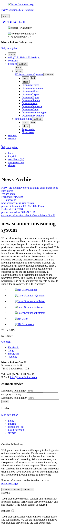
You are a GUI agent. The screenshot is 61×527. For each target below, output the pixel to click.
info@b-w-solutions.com (23, 377)
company (6, 394)
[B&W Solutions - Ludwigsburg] (21, 4)
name (13, 390)
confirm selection (11, 489)
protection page (9, 483)
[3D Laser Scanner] (26, 289)
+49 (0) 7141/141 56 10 (21, 57)
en (39, 57)
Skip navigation (9, 48)
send (5, 401)
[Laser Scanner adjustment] (30, 312)
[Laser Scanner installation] (30, 301)
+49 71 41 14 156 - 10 (13, 22)
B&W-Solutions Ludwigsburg (17, 9)
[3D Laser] (21, 318)
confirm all (28, 489)
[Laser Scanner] (30, 295)
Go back (6, 341)
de (35, 57)
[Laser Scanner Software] (29, 307)
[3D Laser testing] (25, 324)
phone (14, 397)
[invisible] (1, 144)
